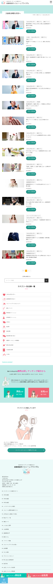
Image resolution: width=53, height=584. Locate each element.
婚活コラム (39, 21)
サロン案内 (6, 552)
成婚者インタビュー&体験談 (12, 340)
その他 (27, 37)
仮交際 (7, 326)
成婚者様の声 (7, 533)
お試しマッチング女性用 (9, 567)
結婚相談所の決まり (30, 182)
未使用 (38, 102)
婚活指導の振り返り (10, 335)
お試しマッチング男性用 (9, 571)
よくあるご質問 (7, 525)
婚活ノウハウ (9, 308)
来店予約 (6, 563)
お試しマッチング (13, 575)
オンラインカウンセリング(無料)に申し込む (26, 450)
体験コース (6, 521)
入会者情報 (6, 529)
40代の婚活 (6, 502)
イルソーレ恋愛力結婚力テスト (11, 510)
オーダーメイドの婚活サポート (11, 491)
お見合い (8, 322)
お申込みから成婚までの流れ (10, 514)
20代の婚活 (6, 495)
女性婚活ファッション (11, 317)
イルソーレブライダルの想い (10, 544)
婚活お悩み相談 (9, 345)
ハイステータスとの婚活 (9, 506)
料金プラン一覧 (7, 518)
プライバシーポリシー (9, 556)
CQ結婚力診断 (9, 349)
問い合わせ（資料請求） (9, 560)
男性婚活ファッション (11, 312)
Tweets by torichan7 (7, 362)
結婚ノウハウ (46, 21)
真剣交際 (8, 331)
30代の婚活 (6, 498)
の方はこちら (19, 392)
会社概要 (6, 548)
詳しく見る (31, 31)
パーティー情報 (7, 540)
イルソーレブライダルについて (33, 197)
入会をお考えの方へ (30, 21)
